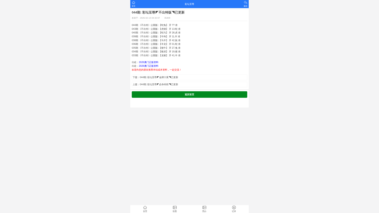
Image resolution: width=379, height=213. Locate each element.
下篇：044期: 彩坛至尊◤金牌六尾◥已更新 (155, 77)
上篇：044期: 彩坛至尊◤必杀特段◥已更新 (155, 84)
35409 (167, 18)
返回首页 (189, 94)
